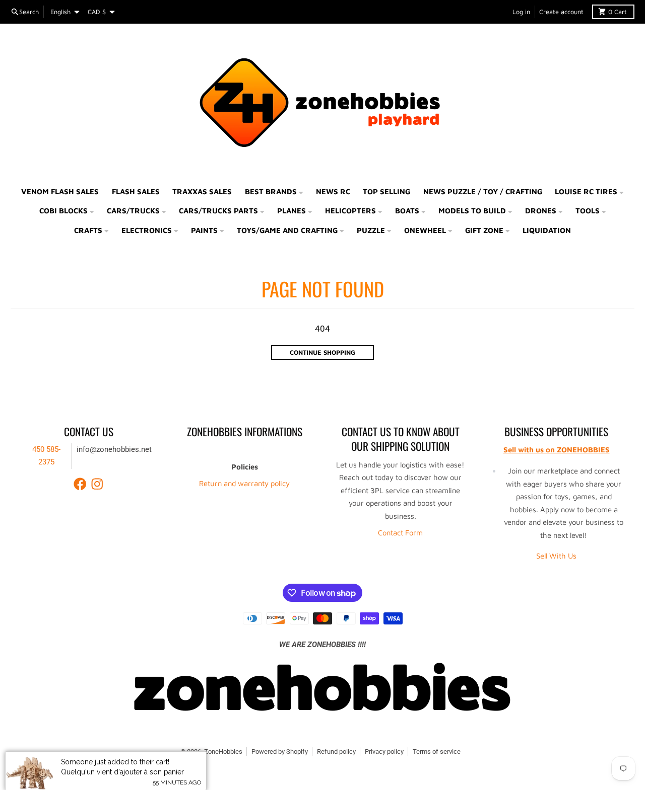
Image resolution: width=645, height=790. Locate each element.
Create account (561, 12)
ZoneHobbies (223, 751)
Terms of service (437, 751)
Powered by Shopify (279, 751)
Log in (521, 12)
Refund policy (336, 751)
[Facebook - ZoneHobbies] (80, 484)
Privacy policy (384, 751)
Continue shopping (322, 352)
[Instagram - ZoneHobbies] (97, 484)
